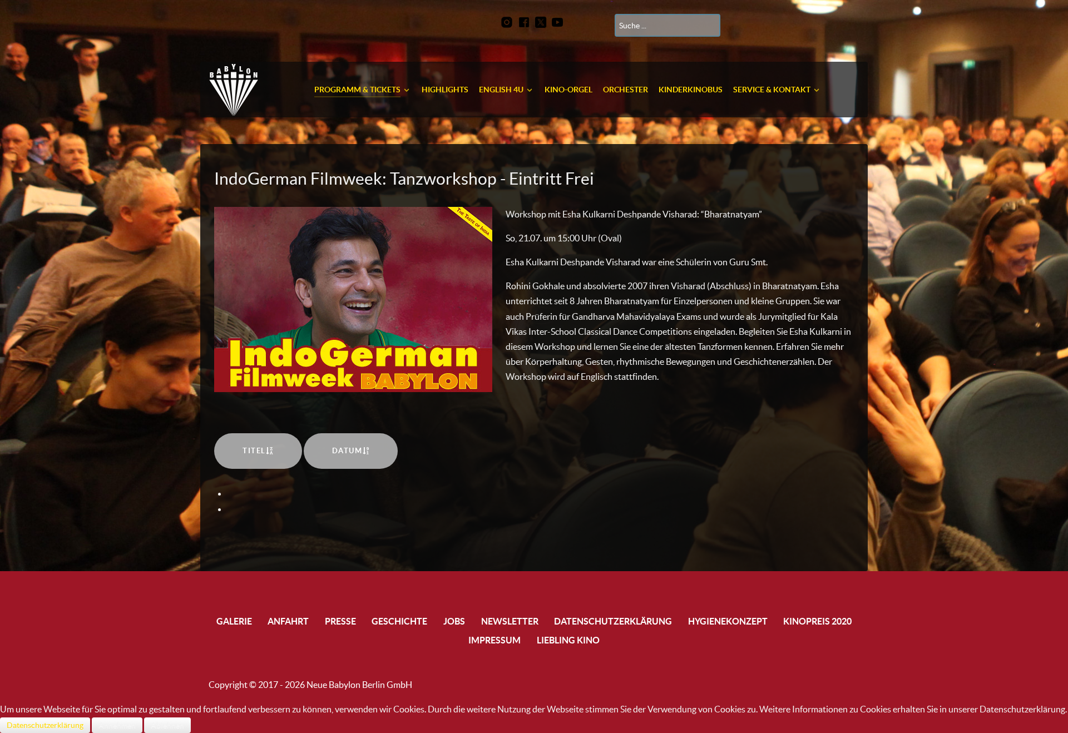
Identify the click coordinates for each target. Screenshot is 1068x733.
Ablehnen (167, 725)
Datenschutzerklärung (45, 725)
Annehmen (117, 725)
